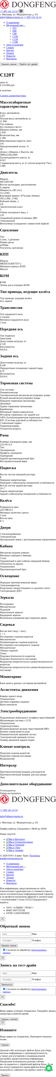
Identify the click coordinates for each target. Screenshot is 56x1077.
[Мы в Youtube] (14, 850)
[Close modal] (2, 919)
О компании (12, 22)
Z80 (14, 31)
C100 (15, 36)
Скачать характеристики (13, 95)
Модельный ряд (14, 25)
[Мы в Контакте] (15, 839)
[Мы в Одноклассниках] (19, 842)
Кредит (10, 50)
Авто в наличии (14, 44)
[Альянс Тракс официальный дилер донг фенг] (28, 802)
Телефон (36, 940)
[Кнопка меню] (21, 11)
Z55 (14, 28)
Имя (34, 934)
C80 (14, 33)
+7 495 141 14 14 (9, 11)
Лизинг (10, 53)
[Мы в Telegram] (15, 844)
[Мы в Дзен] (13, 847)
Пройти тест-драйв (28, 64)
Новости (10, 56)
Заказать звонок (8, 64)
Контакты (11, 58)
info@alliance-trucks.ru (11, 17)
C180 (15, 42)
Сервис (10, 47)
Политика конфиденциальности (20, 857)
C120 (15, 39)
